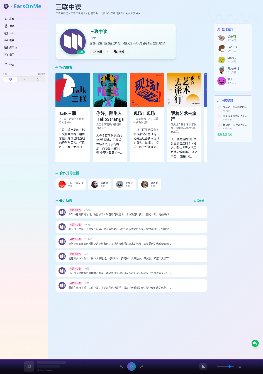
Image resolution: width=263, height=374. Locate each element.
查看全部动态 (224, 134)
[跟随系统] (10, 79)
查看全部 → (200, 200)
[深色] (38, 79)
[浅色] (24, 79)
